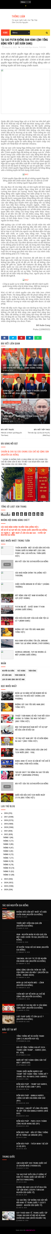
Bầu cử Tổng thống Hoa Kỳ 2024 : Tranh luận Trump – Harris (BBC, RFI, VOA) (31, 1050)
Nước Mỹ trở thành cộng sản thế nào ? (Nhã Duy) (31, 1061)
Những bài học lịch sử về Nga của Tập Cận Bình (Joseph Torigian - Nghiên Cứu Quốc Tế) (31, 1190)
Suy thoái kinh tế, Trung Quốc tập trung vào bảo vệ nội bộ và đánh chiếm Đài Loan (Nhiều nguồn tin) (32, 1215)
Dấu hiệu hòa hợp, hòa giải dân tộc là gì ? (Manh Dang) (32, 619)
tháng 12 (7, 874)
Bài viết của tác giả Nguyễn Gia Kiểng (31, 561)
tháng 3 (6, 844)
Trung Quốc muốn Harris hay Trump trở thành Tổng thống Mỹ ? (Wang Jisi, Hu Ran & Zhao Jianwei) (32, 1074)
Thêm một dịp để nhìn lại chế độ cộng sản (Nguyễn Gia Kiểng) (30, 995)
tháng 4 (6, 847)
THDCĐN (42, 47)
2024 (6, 882)
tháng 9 (6, 864)
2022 (6, 834)
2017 (6, 816)
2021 (6, 830)
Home (5, 32)
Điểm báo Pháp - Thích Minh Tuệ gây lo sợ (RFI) (32, 1144)
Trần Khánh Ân (20, 675)
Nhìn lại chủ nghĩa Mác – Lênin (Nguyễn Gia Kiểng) (30, 983)
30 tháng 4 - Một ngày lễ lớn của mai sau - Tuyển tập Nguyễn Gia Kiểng (23, 533)
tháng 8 (6, 861)
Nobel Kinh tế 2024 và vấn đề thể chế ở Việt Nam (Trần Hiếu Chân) (32, 762)
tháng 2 (6, 840)
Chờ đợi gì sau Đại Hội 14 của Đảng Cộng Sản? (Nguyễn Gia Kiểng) (31, 1006)
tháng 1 (6, 837)
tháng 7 (6, 857)
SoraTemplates (30, 1230)
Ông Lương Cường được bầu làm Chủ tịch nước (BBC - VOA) (31, 751)
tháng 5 (6, 851)
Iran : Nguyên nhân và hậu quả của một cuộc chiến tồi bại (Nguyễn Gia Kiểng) (32, 937)
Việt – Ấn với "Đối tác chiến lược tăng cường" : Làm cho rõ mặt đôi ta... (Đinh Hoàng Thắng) (24, 366)
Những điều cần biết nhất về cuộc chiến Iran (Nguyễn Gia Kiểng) (31, 913)
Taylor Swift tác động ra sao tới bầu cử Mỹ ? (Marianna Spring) (32, 773)
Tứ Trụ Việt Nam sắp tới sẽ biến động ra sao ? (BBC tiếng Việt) (31, 739)
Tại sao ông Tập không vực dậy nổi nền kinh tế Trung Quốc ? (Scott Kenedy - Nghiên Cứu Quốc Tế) (32, 1202)
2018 (6, 820)
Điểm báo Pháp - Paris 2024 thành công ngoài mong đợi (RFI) (31, 1122)
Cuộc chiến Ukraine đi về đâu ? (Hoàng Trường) (32, 585)
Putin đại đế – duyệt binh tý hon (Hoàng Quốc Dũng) (23, 417)
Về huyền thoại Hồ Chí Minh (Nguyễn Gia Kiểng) (32, 948)
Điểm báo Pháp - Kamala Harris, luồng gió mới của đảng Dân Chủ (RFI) (30, 1098)
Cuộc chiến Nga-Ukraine (29, 47)
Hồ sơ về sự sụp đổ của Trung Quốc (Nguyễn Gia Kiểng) (24, 530)
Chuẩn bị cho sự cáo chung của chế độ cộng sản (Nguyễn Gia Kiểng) (25, 453)
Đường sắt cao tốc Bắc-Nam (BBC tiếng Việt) (30, 630)
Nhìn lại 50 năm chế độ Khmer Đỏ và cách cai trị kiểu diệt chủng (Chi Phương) (31, 696)
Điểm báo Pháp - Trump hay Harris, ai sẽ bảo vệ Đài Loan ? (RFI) (31, 1085)
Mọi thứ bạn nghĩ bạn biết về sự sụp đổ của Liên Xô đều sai (31, 728)
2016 (6, 813)
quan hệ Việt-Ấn (9, 351)
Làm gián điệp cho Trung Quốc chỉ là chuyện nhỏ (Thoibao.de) (31, 1164)
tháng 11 (7, 871)
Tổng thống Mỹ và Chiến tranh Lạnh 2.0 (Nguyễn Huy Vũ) (30, 1037)
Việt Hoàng (21, 671)
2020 (6, 827)
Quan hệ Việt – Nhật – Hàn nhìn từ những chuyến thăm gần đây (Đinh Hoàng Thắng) (25, 392)
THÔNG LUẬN (18, 16)
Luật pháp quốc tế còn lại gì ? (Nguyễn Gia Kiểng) (30, 1017)
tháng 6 (6, 854)
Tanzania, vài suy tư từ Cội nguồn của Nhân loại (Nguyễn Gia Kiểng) (31, 959)
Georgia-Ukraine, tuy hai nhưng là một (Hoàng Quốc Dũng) (30, 653)
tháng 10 (7, 867)
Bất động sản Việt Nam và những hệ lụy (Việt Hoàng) (31, 596)
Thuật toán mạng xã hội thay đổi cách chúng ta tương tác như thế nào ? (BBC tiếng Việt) (32, 718)
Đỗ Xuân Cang (7, 675)
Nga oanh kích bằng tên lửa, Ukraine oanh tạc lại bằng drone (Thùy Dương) (32, 642)
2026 (6, 889)
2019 (6, 823)
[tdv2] (25, 280)
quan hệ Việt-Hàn (10, 377)
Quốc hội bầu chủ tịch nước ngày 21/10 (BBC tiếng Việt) (30, 796)
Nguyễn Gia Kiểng (8, 671)
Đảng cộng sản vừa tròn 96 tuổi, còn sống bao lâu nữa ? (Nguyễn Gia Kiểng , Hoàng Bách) (32, 972)
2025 (6, 886)
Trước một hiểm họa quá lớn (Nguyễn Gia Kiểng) (29, 924)
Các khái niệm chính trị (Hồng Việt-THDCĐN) (31, 574)
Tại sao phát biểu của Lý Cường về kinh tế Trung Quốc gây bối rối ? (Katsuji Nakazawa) (31, 1177)
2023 (6, 879)
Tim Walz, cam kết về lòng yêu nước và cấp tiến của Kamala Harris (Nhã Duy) (32, 1111)
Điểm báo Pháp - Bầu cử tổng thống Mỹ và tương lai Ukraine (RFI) (32, 1133)
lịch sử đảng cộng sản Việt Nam (13, 679)
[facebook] (26, 5)
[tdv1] (25, 174)
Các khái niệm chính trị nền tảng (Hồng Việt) (19, 527)
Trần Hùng (32, 671)
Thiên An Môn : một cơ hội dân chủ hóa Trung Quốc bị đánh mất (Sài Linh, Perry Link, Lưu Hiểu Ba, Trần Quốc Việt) (32, 551)
